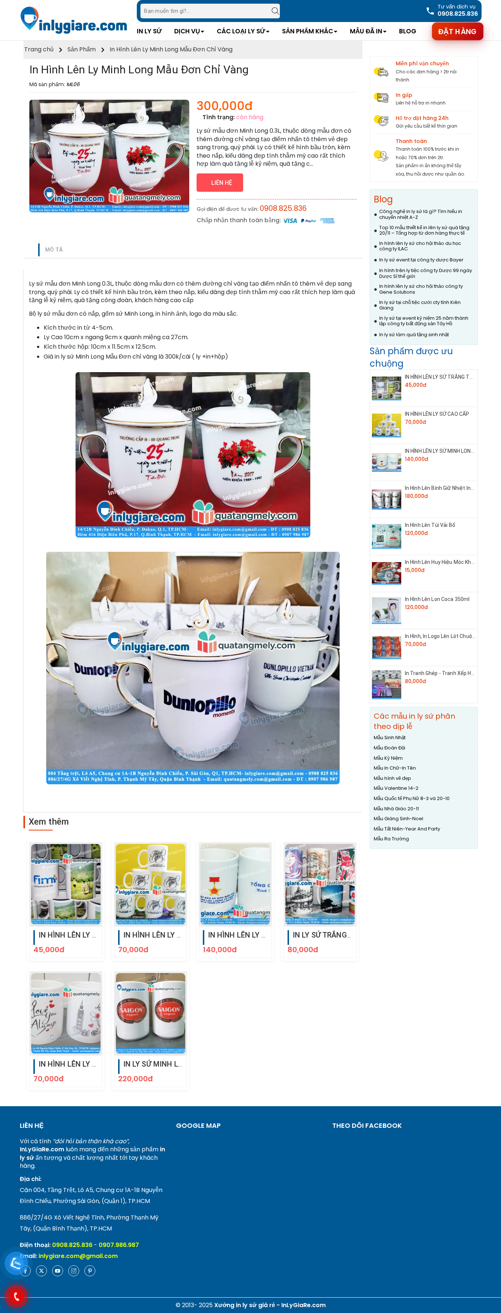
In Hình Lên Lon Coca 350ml (437, 599)
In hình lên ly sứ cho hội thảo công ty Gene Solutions (421, 289)
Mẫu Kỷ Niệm (388, 758)
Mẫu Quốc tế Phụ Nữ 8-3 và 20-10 (412, 799)
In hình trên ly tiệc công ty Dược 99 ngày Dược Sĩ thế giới (425, 273)
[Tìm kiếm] (271, 11)
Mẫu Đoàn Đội (389, 748)
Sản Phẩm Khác (307, 31)
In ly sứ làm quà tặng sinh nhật (414, 335)
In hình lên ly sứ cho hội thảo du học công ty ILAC (420, 246)
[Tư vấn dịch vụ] (451, 11)
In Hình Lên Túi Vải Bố (430, 525)
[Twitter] (41, 1270)
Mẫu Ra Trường (391, 839)
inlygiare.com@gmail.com (78, 1256)
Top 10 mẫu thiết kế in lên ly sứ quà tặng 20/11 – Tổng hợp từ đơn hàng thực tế (424, 230)
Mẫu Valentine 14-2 (396, 788)
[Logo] (74, 20)
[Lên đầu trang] (488, 1269)
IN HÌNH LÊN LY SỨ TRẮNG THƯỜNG (446, 377)
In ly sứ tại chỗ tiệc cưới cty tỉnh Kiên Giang (420, 305)
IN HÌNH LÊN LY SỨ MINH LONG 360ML (448, 451)
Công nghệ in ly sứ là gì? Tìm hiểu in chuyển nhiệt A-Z (420, 214)
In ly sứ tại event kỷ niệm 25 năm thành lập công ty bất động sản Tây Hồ (423, 321)
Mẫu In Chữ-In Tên (395, 768)
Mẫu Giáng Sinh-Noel (398, 819)
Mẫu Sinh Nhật (390, 738)
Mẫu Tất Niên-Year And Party (407, 829)
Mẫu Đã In (366, 31)
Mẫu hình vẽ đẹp (392, 778)
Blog (407, 31)
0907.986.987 (119, 1245)
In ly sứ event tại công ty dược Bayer (421, 260)
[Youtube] (57, 1270)
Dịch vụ (187, 31)
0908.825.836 (283, 208)
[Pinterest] (89, 1270)
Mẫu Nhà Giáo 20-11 (396, 809)
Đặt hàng (457, 31)
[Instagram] (73, 1270)
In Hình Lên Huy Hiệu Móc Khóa (441, 562)
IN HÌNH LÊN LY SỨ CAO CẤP (171, 935)
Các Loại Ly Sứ (241, 31)
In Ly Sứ (149, 31)
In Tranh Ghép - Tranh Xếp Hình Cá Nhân (452, 673)
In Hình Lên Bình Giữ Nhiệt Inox (440, 488)
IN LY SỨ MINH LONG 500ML (170, 1064)
